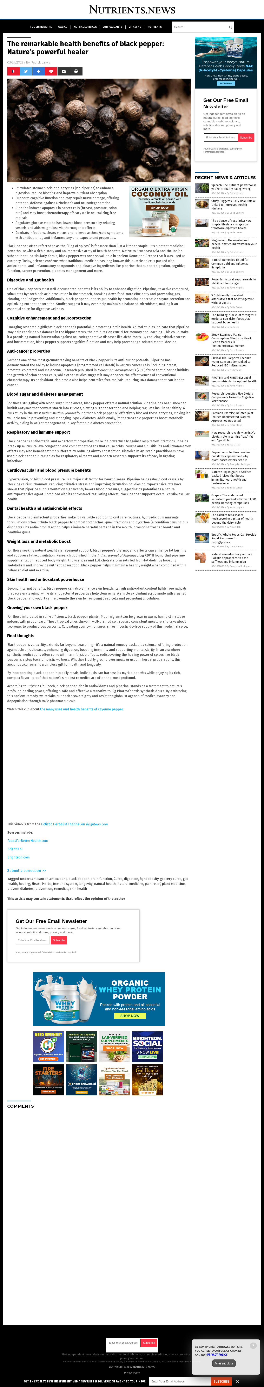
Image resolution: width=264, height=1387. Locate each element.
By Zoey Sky (233, 327)
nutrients (154, 26)
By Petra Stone (234, 425)
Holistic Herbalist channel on (74, 824)
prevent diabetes (20, 889)
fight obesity (149, 879)
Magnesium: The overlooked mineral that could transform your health (234, 244)
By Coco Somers (235, 213)
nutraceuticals (85, 26)
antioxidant (58, 879)
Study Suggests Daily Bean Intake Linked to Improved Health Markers (233, 204)
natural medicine (130, 884)
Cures (118, 879)
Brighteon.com (18, 857)
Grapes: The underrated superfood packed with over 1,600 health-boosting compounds (234, 499)
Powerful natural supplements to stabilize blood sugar (233, 281)
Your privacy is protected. (28, 952)
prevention (43, 889)
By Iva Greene (234, 370)
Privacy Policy (132, 1372)
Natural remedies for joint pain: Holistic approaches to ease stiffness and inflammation (232, 558)
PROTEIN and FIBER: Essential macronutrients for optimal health (234, 379)
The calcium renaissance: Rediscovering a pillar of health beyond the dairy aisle (232, 518)
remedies (61, 889)
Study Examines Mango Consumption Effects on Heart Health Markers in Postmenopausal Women (231, 340)
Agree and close (223, 1363)
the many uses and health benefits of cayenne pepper (81, 709)
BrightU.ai (14, 849)
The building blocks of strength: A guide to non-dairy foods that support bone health (233, 318)
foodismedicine (41, 26)
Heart (36, 884)
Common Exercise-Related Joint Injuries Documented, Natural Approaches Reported (232, 416)
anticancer (39, 879)
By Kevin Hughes (235, 287)
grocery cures (170, 879)
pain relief (152, 884)
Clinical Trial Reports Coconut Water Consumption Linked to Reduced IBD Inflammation (231, 361)
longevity (85, 884)
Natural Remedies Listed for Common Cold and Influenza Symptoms (230, 263)
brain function (101, 879)
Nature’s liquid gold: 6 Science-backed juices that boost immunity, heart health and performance (232, 477)
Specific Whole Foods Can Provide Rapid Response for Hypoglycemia (233, 538)
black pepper (78, 879)
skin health (78, 889)
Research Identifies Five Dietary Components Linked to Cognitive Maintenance (232, 397)
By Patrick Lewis (235, 193)
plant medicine (173, 884)
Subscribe (221, 1381)
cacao (62, 26)
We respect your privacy (110, 1361)
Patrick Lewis (40, 62)
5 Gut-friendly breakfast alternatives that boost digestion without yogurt (232, 299)
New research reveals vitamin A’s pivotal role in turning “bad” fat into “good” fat (233, 436)
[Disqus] (99, 1163)
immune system (65, 884)
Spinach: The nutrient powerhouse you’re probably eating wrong (234, 187)
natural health (105, 884)
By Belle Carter (234, 232)
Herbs (46, 884)
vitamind (135, 26)
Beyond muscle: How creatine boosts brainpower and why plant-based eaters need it (230, 456)
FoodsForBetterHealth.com (27, 841)
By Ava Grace (233, 444)
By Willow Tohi (234, 527)
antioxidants (112, 26)
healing (24, 884)
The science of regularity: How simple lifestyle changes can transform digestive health (231, 224)
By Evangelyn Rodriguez (239, 464)
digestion (131, 879)
